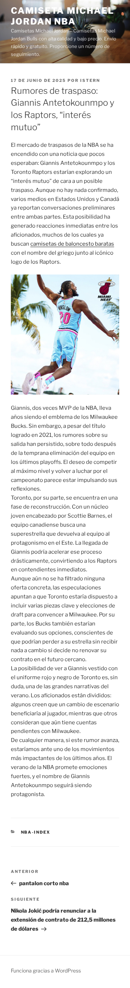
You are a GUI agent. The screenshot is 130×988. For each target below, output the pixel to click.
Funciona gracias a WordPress (46, 970)
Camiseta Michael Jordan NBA (62, 16)
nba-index (36, 832)
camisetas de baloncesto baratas (72, 244)
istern (90, 80)
